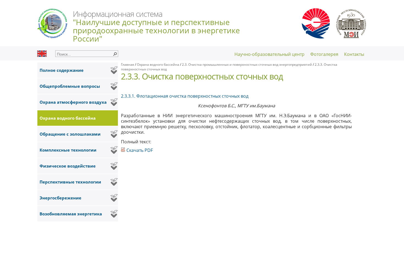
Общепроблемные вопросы (70, 86)
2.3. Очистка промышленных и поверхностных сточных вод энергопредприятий (247, 64)
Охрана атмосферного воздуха (73, 102)
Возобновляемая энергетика (71, 214)
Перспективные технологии (70, 182)
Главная (127, 64)
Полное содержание (62, 70)
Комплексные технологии (68, 150)
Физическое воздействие (68, 166)
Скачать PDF (139, 150)
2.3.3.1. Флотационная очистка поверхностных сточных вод (184, 96)
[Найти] (115, 54)
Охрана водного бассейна (68, 118)
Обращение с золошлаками (70, 134)
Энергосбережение (60, 198)
